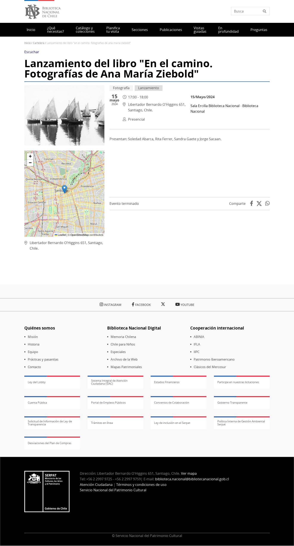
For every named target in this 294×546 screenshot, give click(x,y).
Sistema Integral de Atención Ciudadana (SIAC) (109, 382)
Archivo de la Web (124, 359)
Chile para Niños (123, 344)
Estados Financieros (166, 382)
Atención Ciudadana (96, 484)
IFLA (197, 344)
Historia (33, 344)
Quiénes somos (39, 328)
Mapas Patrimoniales (126, 367)
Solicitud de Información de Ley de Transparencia (50, 422)
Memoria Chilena (123, 337)
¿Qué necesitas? (55, 30)
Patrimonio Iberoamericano (214, 359)
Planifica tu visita (113, 30)
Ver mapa (189, 473)
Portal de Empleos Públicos (108, 402)
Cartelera (38, 43)
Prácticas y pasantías (43, 359)
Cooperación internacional (217, 328)
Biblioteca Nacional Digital (134, 328)
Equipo (33, 352)
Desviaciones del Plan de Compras (49, 443)
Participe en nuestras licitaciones (238, 382)
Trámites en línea (102, 423)
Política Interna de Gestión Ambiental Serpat (241, 422)
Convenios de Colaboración (171, 402)
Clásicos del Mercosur (210, 367)
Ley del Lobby (37, 382)
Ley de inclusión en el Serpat (172, 423)
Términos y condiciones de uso (141, 484)
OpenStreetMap (79, 234)
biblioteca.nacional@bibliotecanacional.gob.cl (192, 479)
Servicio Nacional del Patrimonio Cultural (113, 490)
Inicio (31, 29)
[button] (64, 189)
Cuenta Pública (37, 402)
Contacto (34, 367)
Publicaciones (171, 29)
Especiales (118, 352)
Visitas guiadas (200, 30)
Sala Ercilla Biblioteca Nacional (215, 105)
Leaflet (61, 234)
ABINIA (199, 337)
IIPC (196, 352)
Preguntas (259, 29)
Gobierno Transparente (232, 402)
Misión (33, 337)
